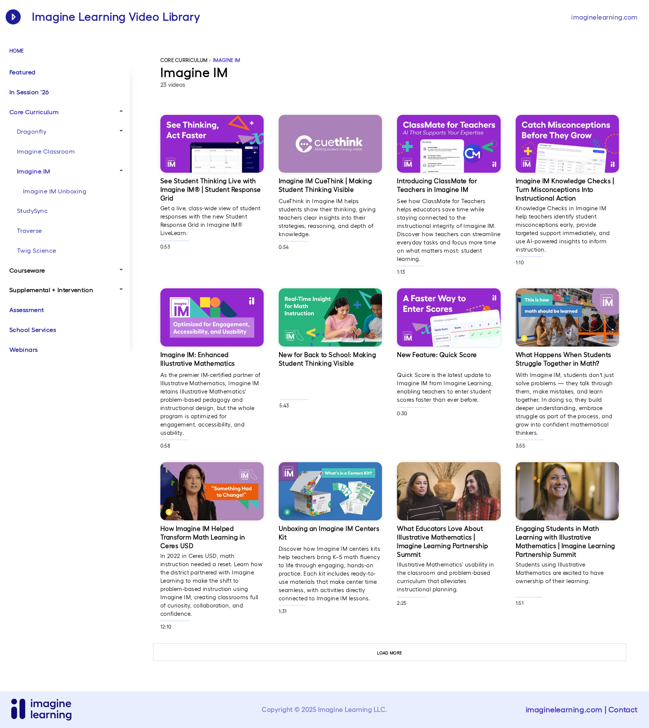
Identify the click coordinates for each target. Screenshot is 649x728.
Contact (623, 709)
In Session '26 (29, 92)
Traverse (29, 230)
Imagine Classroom (46, 151)
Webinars (23, 349)
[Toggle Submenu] (121, 111)
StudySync (32, 210)
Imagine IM (33, 171)
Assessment (26, 309)
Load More (389, 653)
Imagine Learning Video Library (116, 17)
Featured (22, 72)
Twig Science (36, 250)
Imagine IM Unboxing (54, 191)
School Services (32, 329)
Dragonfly (31, 131)
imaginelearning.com (604, 17)
